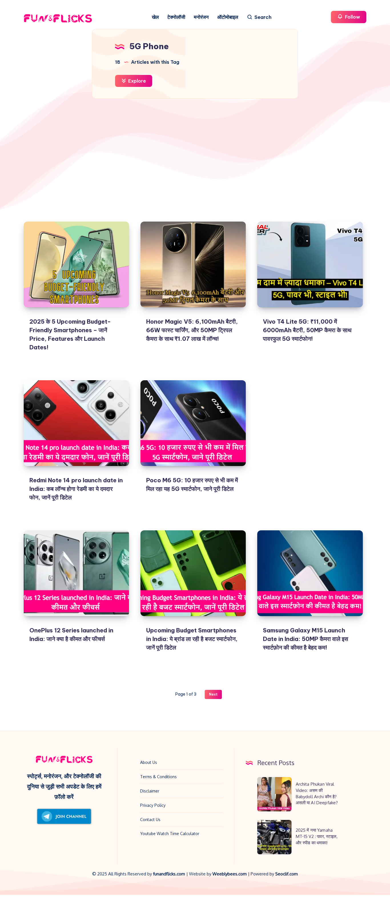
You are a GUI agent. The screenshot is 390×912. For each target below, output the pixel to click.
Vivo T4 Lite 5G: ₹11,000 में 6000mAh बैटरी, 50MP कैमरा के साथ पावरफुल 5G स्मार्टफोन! (307, 330)
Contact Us (150, 819)
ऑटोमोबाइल (227, 17)
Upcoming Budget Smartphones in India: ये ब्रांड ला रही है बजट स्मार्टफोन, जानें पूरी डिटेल (192, 639)
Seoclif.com (286, 874)
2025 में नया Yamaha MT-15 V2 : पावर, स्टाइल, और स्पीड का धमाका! (316, 836)
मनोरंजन (201, 17)
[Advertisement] (195, 159)
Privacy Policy (153, 805)
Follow (352, 17)
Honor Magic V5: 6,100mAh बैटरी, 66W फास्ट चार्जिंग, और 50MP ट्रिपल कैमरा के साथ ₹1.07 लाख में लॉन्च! (192, 330)
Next (213, 694)
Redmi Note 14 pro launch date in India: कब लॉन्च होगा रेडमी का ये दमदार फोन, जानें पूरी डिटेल (76, 489)
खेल (155, 17)
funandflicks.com (169, 874)
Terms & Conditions (158, 776)
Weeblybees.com (229, 874)
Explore (136, 81)
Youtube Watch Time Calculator (169, 833)
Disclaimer (149, 790)
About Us (148, 762)
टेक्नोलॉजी (176, 17)
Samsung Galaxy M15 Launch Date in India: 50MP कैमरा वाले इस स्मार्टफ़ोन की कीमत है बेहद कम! (305, 639)
